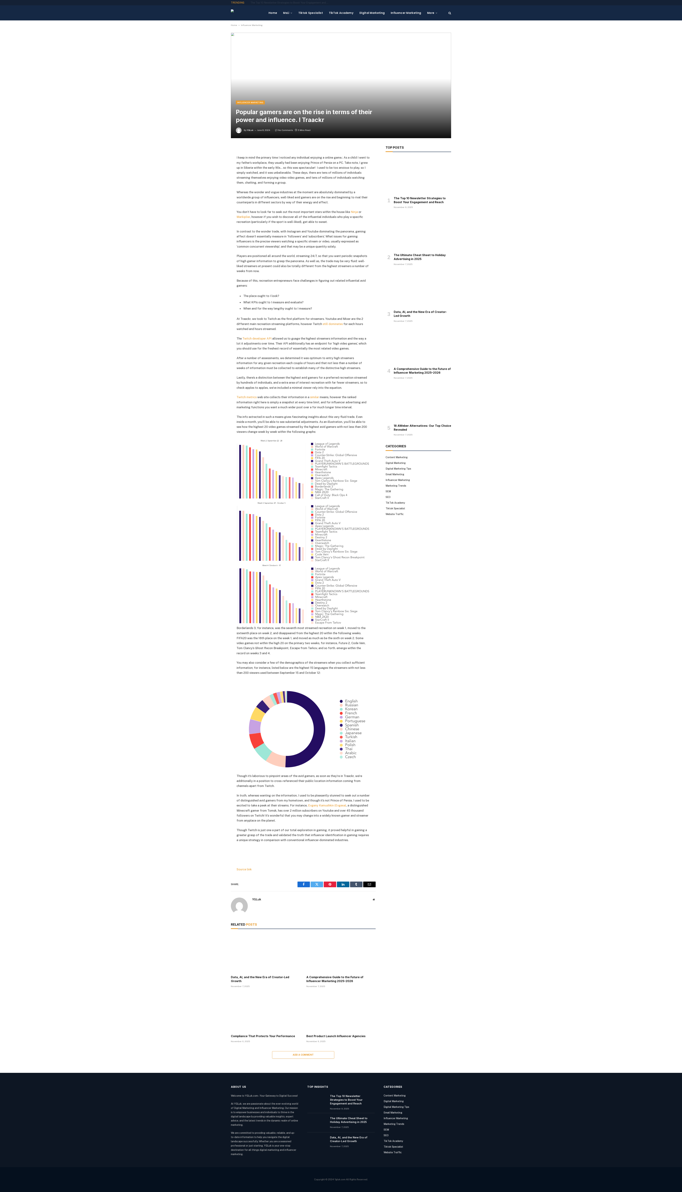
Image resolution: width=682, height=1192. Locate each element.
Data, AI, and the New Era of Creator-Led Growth (260, 979)
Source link (244, 869)
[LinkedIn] (218, 175)
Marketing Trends (396, 485)
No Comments (285, 130)
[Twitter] (218, 166)
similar (314, 397)
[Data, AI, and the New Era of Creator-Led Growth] (265, 953)
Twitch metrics (247, 397)
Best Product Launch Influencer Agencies (336, 1036)
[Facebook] (218, 157)
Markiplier (243, 217)
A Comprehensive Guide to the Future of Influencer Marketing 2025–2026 (334, 979)
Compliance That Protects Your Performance (263, 1036)
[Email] (218, 193)
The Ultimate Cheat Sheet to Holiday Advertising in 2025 (282, 2)
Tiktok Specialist (310, 13)
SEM (388, 491)
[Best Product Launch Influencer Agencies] (340, 1012)
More (430, 13)
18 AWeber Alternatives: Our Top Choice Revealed (422, 427)
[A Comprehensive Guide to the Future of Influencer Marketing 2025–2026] (340, 953)
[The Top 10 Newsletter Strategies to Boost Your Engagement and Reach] (418, 175)
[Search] (449, 13)
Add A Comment (303, 1054)
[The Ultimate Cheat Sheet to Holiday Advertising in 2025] (418, 231)
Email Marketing (395, 474)
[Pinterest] (218, 184)
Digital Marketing (372, 13)
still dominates (332, 324)
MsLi (286, 13)
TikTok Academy (341, 13)
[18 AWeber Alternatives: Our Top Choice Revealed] (418, 402)
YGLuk (250, 130)
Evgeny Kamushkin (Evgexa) (327, 805)
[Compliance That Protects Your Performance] (265, 1012)
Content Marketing (397, 457)
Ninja (354, 212)
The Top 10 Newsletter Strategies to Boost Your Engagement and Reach (420, 200)
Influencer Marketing (406, 13)
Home (273, 13)
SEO (388, 497)
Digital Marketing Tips (398, 468)
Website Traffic (395, 514)
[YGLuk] (247, 13)
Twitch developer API (257, 338)
